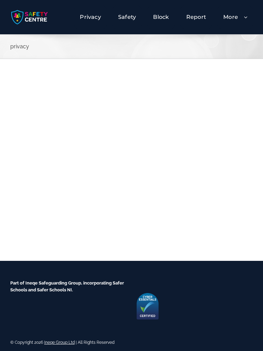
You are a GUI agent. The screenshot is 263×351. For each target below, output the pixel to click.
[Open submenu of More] (248, 17)
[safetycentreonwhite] (29, 11)
